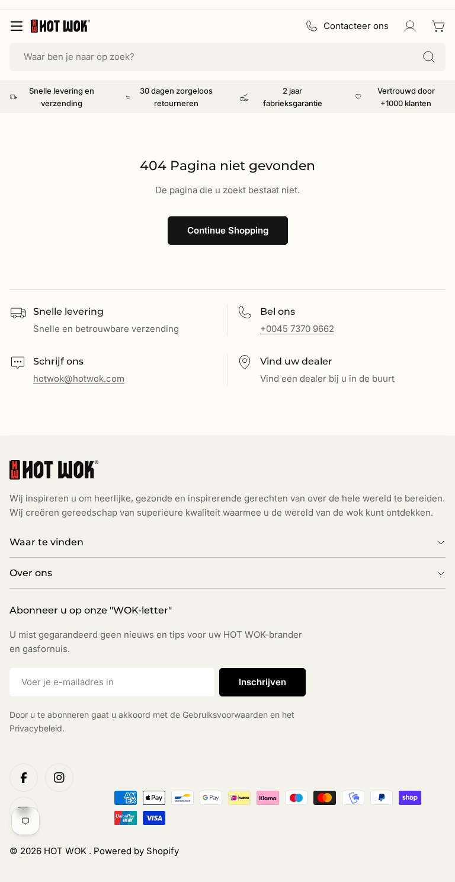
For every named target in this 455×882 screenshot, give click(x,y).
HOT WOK (66, 851)
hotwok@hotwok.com (78, 378)
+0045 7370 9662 (297, 328)
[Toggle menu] (16, 26)
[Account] (410, 26)
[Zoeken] (429, 57)
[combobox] (227, 57)
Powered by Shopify (136, 851)
